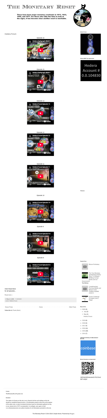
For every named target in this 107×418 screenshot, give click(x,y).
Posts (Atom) (16, 310)
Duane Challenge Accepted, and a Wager (94, 298)
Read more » (8, 295)
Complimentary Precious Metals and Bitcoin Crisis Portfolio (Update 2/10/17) (95, 290)
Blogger (72, 413)
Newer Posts (9, 307)
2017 (84, 325)
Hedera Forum (10, 34)
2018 (84, 323)
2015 (84, 331)
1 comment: (18, 299)
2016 (84, 328)
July (85, 311)
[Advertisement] (90, 109)
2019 (84, 320)
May (85, 314)
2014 (84, 333)
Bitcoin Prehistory (94, 264)
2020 (84, 309)
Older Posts (72, 307)
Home (41, 307)
